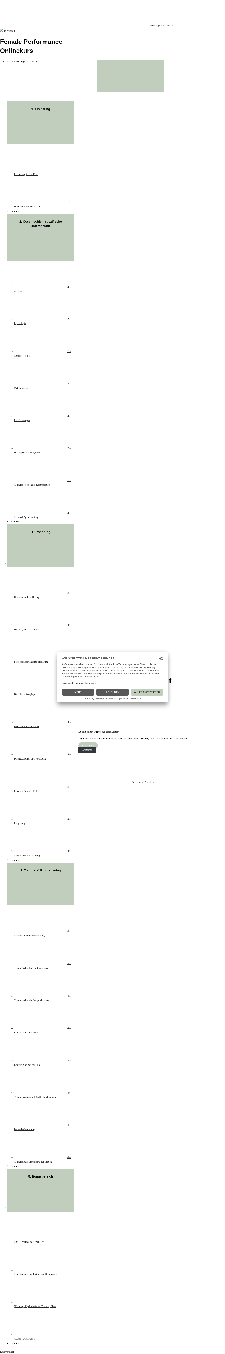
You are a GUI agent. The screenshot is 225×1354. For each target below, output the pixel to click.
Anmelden (87, 750)
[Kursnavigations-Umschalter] (130, 76)
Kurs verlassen (7, 1351)
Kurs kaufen (88, 745)
